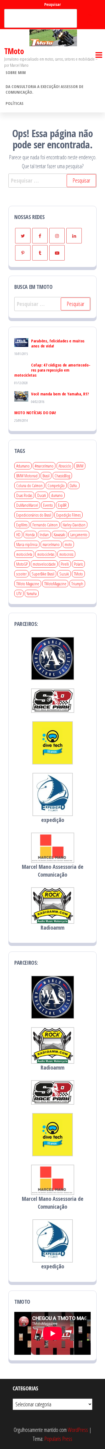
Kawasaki (59, 534)
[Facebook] (40, 235)
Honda (30, 534)
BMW (79, 466)
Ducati (41, 495)
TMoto (14, 51)
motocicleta (24, 554)
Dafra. (74, 485)
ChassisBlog (62, 475)
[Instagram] (57, 235)
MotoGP (22, 564)
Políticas (15, 103)
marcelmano (51, 544)
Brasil (46, 475)
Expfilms (21, 524)
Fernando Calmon (45, 524)
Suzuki (64, 574)
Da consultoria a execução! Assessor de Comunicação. (44, 89)
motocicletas (45, 554)
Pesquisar (52, 4)
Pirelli (65, 564)
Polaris (78, 564)
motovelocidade (44, 564)
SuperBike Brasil (43, 574)
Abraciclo (65, 466)
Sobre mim (16, 72)
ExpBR (62, 505)
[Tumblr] (40, 253)
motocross (66, 554)
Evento (48, 505)
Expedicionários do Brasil (33, 515)
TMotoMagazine (55, 583)
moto (68, 544)
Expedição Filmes (68, 515)
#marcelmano (44, 466)
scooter (21, 574)
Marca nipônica (27, 544)
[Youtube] (57, 253)
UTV (19, 593)
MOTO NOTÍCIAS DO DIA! (35, 412)
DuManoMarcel (27, 505)
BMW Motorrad (27, 475)
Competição (56, 485)
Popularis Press (58, 1439)
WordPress (78, 1430)
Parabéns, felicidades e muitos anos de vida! (58, 343)
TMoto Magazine (27, 583)
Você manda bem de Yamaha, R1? (60, 394)
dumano (57, 495)
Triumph (77, 583)
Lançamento (78, 534)
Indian (44, 534)
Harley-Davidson (74, 524)
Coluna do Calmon (29, 485)
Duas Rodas (24, 495)
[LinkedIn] (74, 235)
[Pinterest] (23, 253)
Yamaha (32, 593)
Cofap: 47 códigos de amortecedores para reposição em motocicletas (52, 370)
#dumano (23, 466)
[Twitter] (23, 235)
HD (18, 534)
